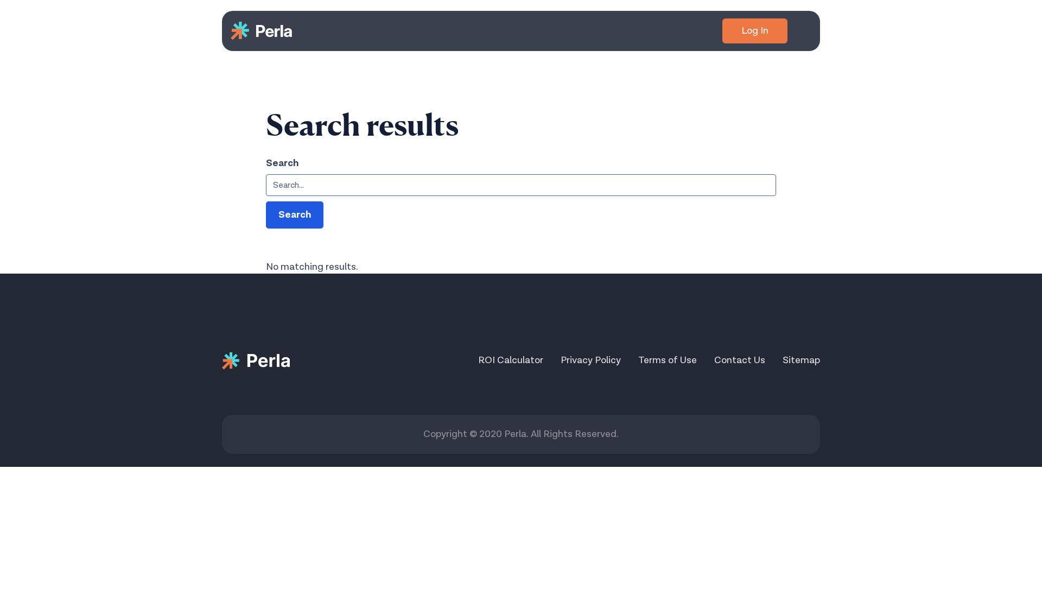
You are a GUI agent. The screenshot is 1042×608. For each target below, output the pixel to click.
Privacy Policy (591, 360)
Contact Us (739, 360)
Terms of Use (667, 360)
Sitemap (801, 360)
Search (282, 163)
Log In (754, 30)
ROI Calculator (510, 360)
